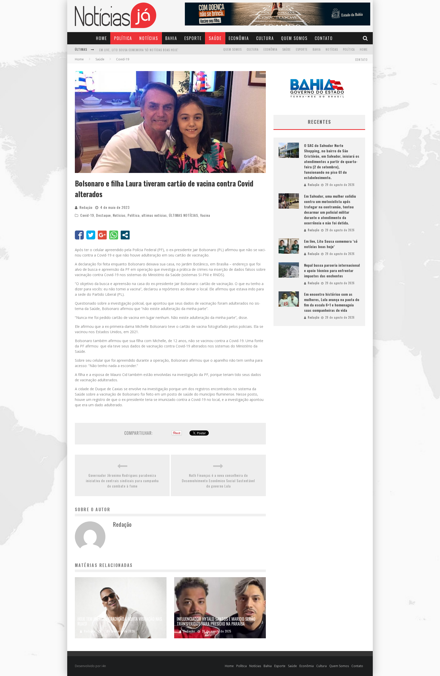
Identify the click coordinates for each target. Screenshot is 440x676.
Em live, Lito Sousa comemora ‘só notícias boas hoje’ (331, 243)
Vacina (205, 215)
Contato (324, 38)
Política (123, 38)
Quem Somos (294, 38)
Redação (85, 207)
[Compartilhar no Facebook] (79, 235)
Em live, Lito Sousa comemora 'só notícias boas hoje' (138, 46)
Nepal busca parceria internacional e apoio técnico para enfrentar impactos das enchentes (332, 270)
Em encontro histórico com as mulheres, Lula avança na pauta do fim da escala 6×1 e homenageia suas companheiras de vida (331, 302)
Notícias (148, 38)
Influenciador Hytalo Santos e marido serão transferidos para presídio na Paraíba (216, 621)
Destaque (103, 215)
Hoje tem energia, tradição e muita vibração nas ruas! (119, 621)
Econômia (239, 38)
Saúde (215, 38)
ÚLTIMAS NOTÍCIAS (183, 215)
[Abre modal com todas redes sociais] (125, 235)
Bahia (171, 38)
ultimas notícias (154, 215)
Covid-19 (87, 215)
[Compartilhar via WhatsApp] (113, 235)
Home (101, 38)
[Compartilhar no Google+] (102, 235)
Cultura (265, 38)
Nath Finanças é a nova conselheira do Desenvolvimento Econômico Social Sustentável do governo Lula (218, 480)
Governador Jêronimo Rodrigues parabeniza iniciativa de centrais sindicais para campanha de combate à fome (122, 480)
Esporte (193, 38)
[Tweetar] (90, 235)
